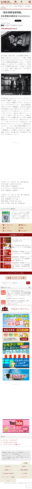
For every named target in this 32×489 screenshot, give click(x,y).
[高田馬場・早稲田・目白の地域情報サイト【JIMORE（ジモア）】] (6, 3)
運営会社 (24, 466)
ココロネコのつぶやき (10, 442)
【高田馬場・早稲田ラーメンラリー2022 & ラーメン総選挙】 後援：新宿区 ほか (21, 258)
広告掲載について (8, 470)
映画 (16, 6)
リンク (8, 480)
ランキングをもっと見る (15, 273)
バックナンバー (8, 225)
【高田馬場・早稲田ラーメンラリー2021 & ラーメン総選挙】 (21, 252)
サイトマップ (24, 477)
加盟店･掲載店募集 (24, 470)
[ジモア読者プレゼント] (16, 280)
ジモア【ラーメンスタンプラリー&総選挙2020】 (21, 240)
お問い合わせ (8, 466)
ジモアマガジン (9, 6)
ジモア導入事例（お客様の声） (8, 473)
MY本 (24, 228)
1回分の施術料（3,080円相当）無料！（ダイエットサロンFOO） (18, 301)
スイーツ (8, 228)
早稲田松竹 (20, 6)
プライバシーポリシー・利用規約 (8, 477)
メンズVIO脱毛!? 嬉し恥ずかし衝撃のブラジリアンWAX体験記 (21, 246)
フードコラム (8, 230)
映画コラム (24, 225)
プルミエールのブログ (10, 440)
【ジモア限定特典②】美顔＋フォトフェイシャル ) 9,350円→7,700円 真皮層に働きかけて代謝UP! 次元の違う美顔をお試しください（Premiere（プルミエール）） (18, 294)
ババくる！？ (24, 230)
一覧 (28, 287)
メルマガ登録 (24, 473)
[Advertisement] (16, 159)
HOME (2, 6)
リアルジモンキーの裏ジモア (12, 444)
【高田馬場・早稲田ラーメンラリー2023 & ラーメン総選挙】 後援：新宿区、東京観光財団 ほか (21, 265)
